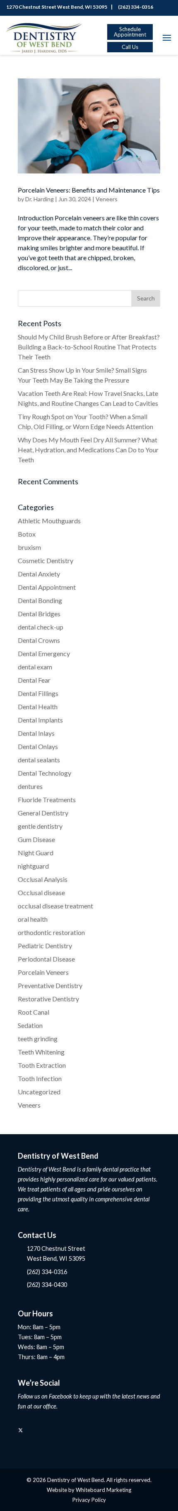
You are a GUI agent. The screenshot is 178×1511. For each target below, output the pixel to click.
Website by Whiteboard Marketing (89, 1490)
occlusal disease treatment (55, 906)
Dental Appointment (47, 587)
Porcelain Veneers (43, 972)
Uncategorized (39, 1092)
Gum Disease (36, 839)
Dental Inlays (36, 733)
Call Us (130, 47)
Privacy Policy (89, 1499)
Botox (27, 534)
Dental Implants (40, 720)
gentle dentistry (40, 826)
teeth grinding (38, 1038)
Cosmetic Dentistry (45, 560)
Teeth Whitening (41, 1052)
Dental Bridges (39, 614)
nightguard (33, 866)
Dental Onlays (38, 746)
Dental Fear (34, 680)
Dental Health (38, 706)
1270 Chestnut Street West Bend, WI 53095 (56, 7)
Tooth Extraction (42, 1065)
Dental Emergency (44, 653)
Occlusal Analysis (42, 879)
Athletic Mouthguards (49, 521)
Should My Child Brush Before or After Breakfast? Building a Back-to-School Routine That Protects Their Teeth (89, 347)
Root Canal (33, 1012)
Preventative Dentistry (50, 985)
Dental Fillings (38, 693)
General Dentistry (43, 813)
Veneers (107, 199)
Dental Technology (44, 773)
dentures (30, 786)
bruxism (29, 547)
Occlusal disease (41, 892)
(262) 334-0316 (134, 7)
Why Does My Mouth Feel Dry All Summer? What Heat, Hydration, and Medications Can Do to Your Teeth (88, 450)
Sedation (30, 1025)
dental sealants (39, 760)
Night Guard (35, 853)
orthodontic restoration (51, 932)
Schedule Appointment (130, 32)
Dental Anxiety (39, 574)
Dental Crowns (39, 640)
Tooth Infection (40, 1078)
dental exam (35, 667)
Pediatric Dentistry (45, 946)
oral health (33, 919)
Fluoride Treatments (47, 799)
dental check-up (40, 627)
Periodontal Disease (46, 959)
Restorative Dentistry (48, 999)
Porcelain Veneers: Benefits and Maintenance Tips (89, 190)
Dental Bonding (40, 600)
